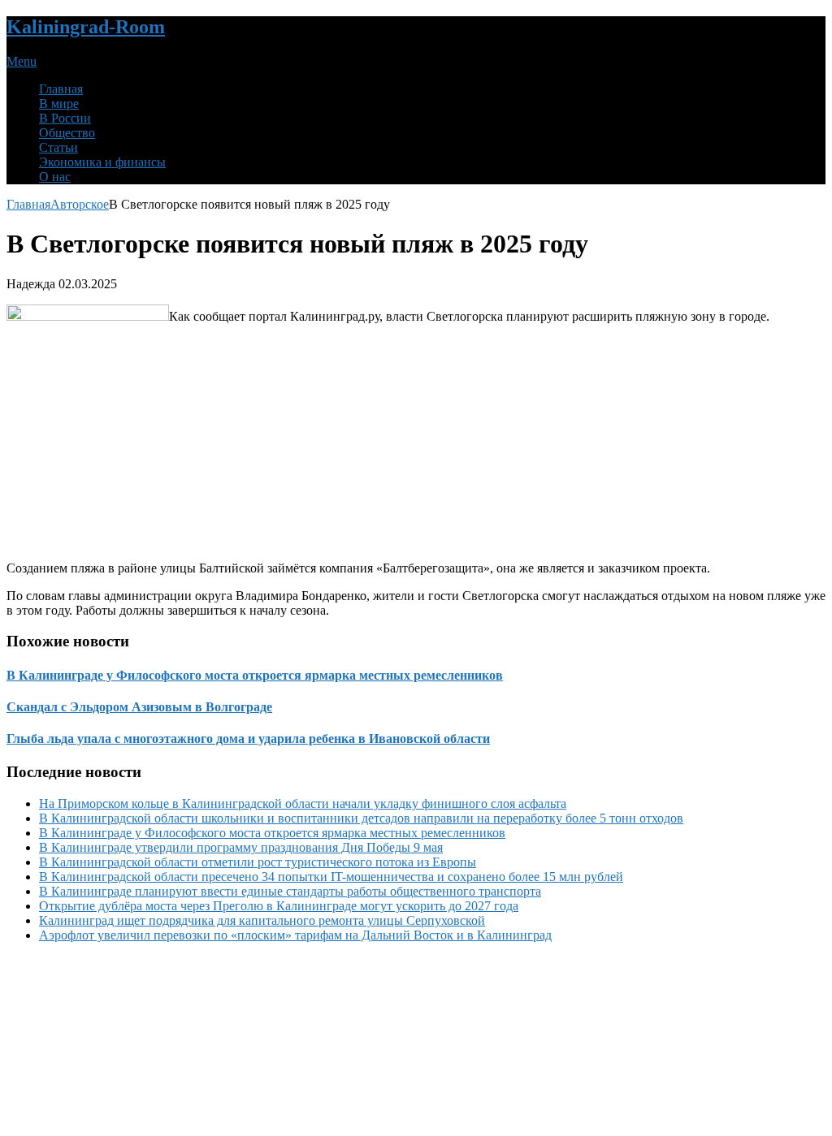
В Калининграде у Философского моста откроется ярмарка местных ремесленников (272, 833)
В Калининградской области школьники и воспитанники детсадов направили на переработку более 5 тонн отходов (361, 818)
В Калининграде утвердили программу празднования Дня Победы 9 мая (241, 847)
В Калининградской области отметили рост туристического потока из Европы (257, 862)
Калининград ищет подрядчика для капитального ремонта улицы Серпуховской (262, 920)
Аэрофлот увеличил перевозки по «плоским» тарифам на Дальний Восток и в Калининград (295, 935)
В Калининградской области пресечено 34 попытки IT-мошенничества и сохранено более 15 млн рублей (331, 876)
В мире (59, 103)
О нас (55, 177)
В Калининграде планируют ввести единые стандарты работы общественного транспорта (290, 891)
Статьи (58, 147)
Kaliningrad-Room (85, 26)
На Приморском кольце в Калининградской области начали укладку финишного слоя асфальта (302, 803)
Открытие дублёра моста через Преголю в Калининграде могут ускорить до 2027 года (278, 906)
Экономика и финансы (102, 162)
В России (65, 118)
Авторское (79, 204)
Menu (21, 61)
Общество (67, 133)
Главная (61, 89)
